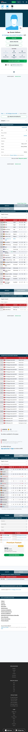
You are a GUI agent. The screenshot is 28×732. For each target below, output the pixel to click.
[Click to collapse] (27, 211)
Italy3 (14, 222)
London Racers (8, 257)
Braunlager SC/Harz (9, 262)
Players (7, 515)
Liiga (14, 689)
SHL (14, 686)
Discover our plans (14, 61)
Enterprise (14, 723)
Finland (14, 673)
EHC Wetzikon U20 (9, 418)
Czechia (25, 135)
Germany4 (15, 262)
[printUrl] (14, 72)
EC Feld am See (8, 276)
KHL (14, 684)
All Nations (14, 677)
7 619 (8, 65)
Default (7, 205)
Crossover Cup (16, 307)
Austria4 (15, 276)
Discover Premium (14, 555)
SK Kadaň (7, 231)
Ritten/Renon (7, 229)
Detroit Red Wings (14, 699)
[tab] (7, 205)
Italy (14, 229)
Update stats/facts (15, 116)
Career (14, 725)
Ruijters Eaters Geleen (8, 271)
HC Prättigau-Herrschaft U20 (11, 364)
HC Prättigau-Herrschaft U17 (11, 397)
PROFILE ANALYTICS (17, 65)
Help (14, 715)
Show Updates (14, 41)
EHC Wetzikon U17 (9, 420)
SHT (5, 249)
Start (2, 113)
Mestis (14, 247)
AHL (14, 688)
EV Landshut (7, 242)
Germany (14, 675)
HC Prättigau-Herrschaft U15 (11, 399)
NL (14, 691)
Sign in (19, 2)
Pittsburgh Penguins (14, 704)
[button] (14, 38)
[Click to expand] (27, 355)
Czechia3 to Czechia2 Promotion (13, 579)
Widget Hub (14, 711)
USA (14, 671)
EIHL (14, 257)
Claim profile (15, 45)
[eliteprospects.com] (3, 2)
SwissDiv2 (19, 35)
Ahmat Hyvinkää (6, 252)
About (14, 713)
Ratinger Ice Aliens (8, 274)
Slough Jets (7, 255)
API (14, 720)
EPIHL (14, 255)
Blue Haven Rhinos (8, 259)
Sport (6, 247)
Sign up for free (5, 448)
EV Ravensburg (8, 244)
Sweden (14, 668)
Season (7, 572)
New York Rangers (14, 702)
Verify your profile (4, 627)
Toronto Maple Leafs (14, 705)
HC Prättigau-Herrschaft (9, 35)
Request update (23, 158)
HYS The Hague (8, 268)
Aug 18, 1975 (24, 127)
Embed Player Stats (21, 203)
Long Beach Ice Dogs (8, 239)
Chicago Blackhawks (14, 697)
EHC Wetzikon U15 (9, 423)
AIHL (14, 259)
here (2, 628)
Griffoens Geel (7, 234)
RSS (14, 722)
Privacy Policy (14, 716)
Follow (14, 38)
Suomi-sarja (15, 249)
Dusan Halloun (13, 155)
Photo (14, 718)
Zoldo (6, 222)
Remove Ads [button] (18, 76)
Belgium (15, 234)
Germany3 (15, 242)
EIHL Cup (15, 309)
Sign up (13, 2)
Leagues (7, 455)
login (12, 448)
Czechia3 (15, 231)
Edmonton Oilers (14, 700)
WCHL (14, 238)
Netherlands (15, 268)
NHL (14, 682)
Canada (14, 670)
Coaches (7, 208)
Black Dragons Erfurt (8, 265)
